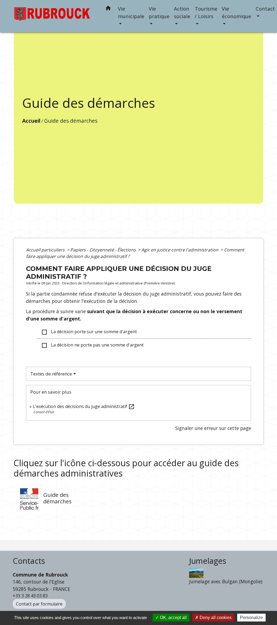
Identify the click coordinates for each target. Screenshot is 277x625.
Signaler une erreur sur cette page (213, 428)
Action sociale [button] (182, 12)
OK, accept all (173, 617)
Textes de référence (51, 374)
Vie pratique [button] (159, 12)
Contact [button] (265, 8)
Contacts (29, 561)
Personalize (251, 617)
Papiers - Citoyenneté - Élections (103, 250)
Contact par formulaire (39, 604)
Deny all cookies (215, 617)
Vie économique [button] (236, 12)
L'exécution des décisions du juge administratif (84, 406)
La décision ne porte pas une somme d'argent (92, 345)
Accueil (31, 120)
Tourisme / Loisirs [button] (206, 12)
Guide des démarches (70, 120)
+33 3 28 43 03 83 (30, 596)
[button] (108, 9)
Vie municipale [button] (131, 12)
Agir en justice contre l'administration (180, 250)
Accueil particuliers (46, 250)
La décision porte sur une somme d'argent (89, 332)
